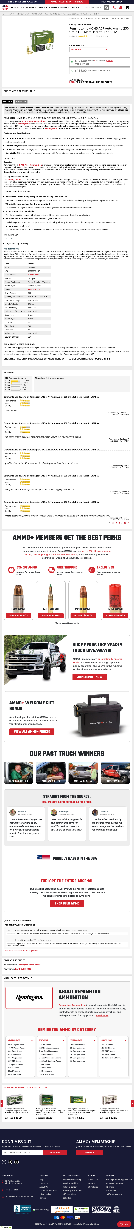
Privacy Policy (45, 1194)
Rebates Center (70, 1187)
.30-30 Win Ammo (46, 1074)
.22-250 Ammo (45, 1045)
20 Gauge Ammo (77, 1054)
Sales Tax (67, 1198)
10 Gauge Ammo (77, 1061)
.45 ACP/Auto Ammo (17, 1048)
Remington (33, 274)
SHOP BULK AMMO (67, 903)
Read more (102, 1015)
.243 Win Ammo (46, 1054)
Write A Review (102, 36)
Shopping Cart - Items (127, 7)
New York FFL (111, 1190)
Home (4, 14)
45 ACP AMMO (37, 14)
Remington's (24, 123)
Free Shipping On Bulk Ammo (22, 2)
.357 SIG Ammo (14, 1061)
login (72, 82)
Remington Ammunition (29, 964)
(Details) (109, 61)
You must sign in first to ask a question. (21, 950)
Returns (91, 1183)
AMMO (11, 14)
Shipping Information (72, 1190)
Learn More (90, 1152)
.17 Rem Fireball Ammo (111, 1058)
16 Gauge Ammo (77, 1051)
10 (125, 523)
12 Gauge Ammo (77, 1048)
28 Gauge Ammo (77, 1058)
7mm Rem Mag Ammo (48, 1051)
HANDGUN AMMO (23, 14)
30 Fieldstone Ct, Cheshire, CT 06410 (13, 1182)
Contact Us (44, 1183)
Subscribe (55, 1152)
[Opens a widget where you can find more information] (124, 1224)
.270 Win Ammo (46, 1068)
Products (16, 7)
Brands (30, 7)
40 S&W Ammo (14, 1054)
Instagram (4, 1162)
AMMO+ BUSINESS (58, 7)
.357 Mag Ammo (15, 1058)
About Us (44, 1187)
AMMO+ (42, 7)
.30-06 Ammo (44, 1064)
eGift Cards (93, 1187)
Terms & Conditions (48, 1190)
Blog (41, 1179)
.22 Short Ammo (108, 1054)
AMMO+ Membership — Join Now (67, 2)
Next (132, 1103)
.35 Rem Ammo (45, 1071)
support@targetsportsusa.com (20, 1196)
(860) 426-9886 (114, 7)
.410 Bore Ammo (77, 1045)
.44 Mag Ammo (14, 1074)
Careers (43, 1198)
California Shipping (113, 1194)
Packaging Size (76, 45)
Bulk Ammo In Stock (111, 2)
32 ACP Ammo (14, 1071)
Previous (2, 1103)
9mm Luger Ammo (16, 1045)
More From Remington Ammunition (25, 1088)
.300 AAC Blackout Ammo (50, 1061)
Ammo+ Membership (72, 1179)
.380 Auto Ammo (15, 1051)
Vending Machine (70, 1183)
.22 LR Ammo (107, 1045)
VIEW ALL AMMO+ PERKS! (32, 731)
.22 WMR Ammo (108, 1051)
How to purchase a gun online (118, 1179)
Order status (93, 1179)
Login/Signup (121, 7)
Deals (74, 7)
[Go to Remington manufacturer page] (29, 997)
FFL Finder (109, 1187)
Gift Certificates (70, 1194)
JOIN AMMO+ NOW (89, 677)
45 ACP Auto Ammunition (34, 121)
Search (106, 7)
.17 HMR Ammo (108, 1048)
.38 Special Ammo (16, 1064)
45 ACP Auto (34, 289)
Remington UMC (15, 179)
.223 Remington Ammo (49, 1048)
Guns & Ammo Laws (114, 1183)
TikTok (16, 1162)
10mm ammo (13, 1068)
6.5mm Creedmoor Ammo (50, 1058)
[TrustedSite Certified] (81, 1210)
